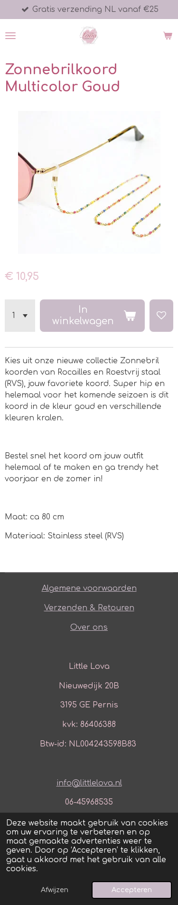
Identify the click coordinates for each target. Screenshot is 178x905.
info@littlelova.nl (89, 783)
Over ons (89, 627)
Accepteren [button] (132, 890)
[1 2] (20, 315)
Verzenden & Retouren (89, 608)
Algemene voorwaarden (89, 588)
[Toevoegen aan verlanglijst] (161, 315)
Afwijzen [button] (54, 890)
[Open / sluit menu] (10, 35)
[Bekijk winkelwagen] (167, 35)
